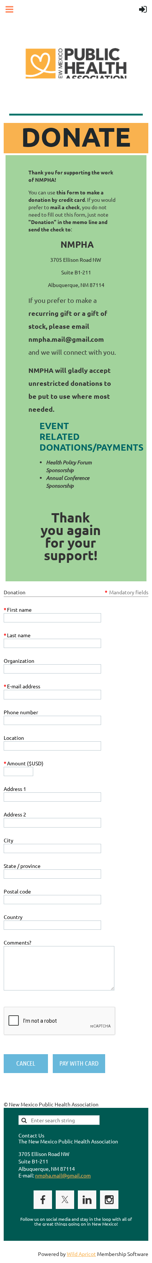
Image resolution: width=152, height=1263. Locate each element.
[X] (65, 1199)
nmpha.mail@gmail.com (63, 1175)
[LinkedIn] (87, 1199)
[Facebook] (43, 1199)
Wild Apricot (81, 1253)
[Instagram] (109, 1199)
